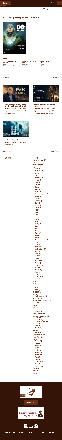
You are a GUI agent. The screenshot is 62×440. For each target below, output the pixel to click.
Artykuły (35, 162)
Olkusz (36, 226)
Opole (36, 228)
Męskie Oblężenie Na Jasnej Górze (41, 300)
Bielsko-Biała (38, 171)
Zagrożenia (37, 366)
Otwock (37, 235)
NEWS (18, 111)
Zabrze (36, 272)
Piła (36, 237)
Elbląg (36, 182)
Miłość (36, 350)
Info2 (34, 283)
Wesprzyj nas (31, 402)
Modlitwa (37, 352)
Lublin (36, 217)
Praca (36, 359)
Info (33, 281)
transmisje (35, 330)
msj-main (36, 9)
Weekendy (37, 328)
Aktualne (24, 108)
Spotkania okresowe (40, 296)
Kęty (36, 198)
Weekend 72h (36, 337)
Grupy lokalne (49, 9)
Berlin (36, 168)
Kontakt (52, 432)
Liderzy (34, 294)
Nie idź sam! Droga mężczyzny (13, 140)
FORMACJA (37, 311)
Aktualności (10, 432)
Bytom (36, 173)
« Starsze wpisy (7, 151)
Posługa (37, 357)
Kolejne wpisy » (55, 151)
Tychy (36, 258)
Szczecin (37, 251)
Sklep (42, 432)
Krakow (11, 144)
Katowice (37, 196)
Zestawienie (36, 371)
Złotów (36, 279)
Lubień (36, 214)
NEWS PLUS (35, 307)
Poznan (36, 242)
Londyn (36, 212)
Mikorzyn (37, 224)
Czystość (37, 341)
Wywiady (35, 368)
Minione (34, 303)
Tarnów (37, 254)
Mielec (36, 221)
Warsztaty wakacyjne (38, 335)
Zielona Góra (38, 277)
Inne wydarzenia (13, 111)
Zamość (37, 274)
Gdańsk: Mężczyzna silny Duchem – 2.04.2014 (46, 62)
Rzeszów (37, 247)
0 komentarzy (56, 9)
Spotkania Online (39, 249)
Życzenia (35, 373)
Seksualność (38, 362)
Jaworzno (37, 191)
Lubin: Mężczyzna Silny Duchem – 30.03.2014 (9, 62)
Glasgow (37, 187)
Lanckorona (38, 208)
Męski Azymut (48, 111)
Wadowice (37, 260)
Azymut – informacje (38, 165)
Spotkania (21, 111)
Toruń (36, 256)
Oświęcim (37, 233)
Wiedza (34, 339)
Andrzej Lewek (14, 108)
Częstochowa (38, 178)
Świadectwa (36, 324)
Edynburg (37, 180)
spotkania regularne (38, 314)
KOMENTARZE (36, 292)
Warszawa (51, 113)
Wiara (36, 364)
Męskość (37, 348)
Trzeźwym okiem (37, 332)
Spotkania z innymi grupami (43, 113)
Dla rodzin (37, 287)
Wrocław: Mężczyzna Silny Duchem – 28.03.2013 (29, 62)
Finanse (37, 343)
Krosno (36, 203)
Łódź (36, 219)
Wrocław (13, 113)
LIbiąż (36, 210)
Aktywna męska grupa (38, 160)
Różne (36, 325)
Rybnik (36, 244)
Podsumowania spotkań (41, 240)
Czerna (36, 175)
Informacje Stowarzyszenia (41, 321)
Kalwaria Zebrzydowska (41, 194)
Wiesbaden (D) (38, 265)
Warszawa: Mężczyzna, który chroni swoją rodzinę (45, 105)
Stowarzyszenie (36, 320)
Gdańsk (37, 185)
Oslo (36, 231)
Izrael (36, 290)
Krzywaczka (38, 205)
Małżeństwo (38, 345)
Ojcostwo (37, 355)
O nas (34, 310)
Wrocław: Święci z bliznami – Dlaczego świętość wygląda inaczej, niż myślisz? (15, 105)
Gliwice (37, 189)
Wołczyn (37, 267)
